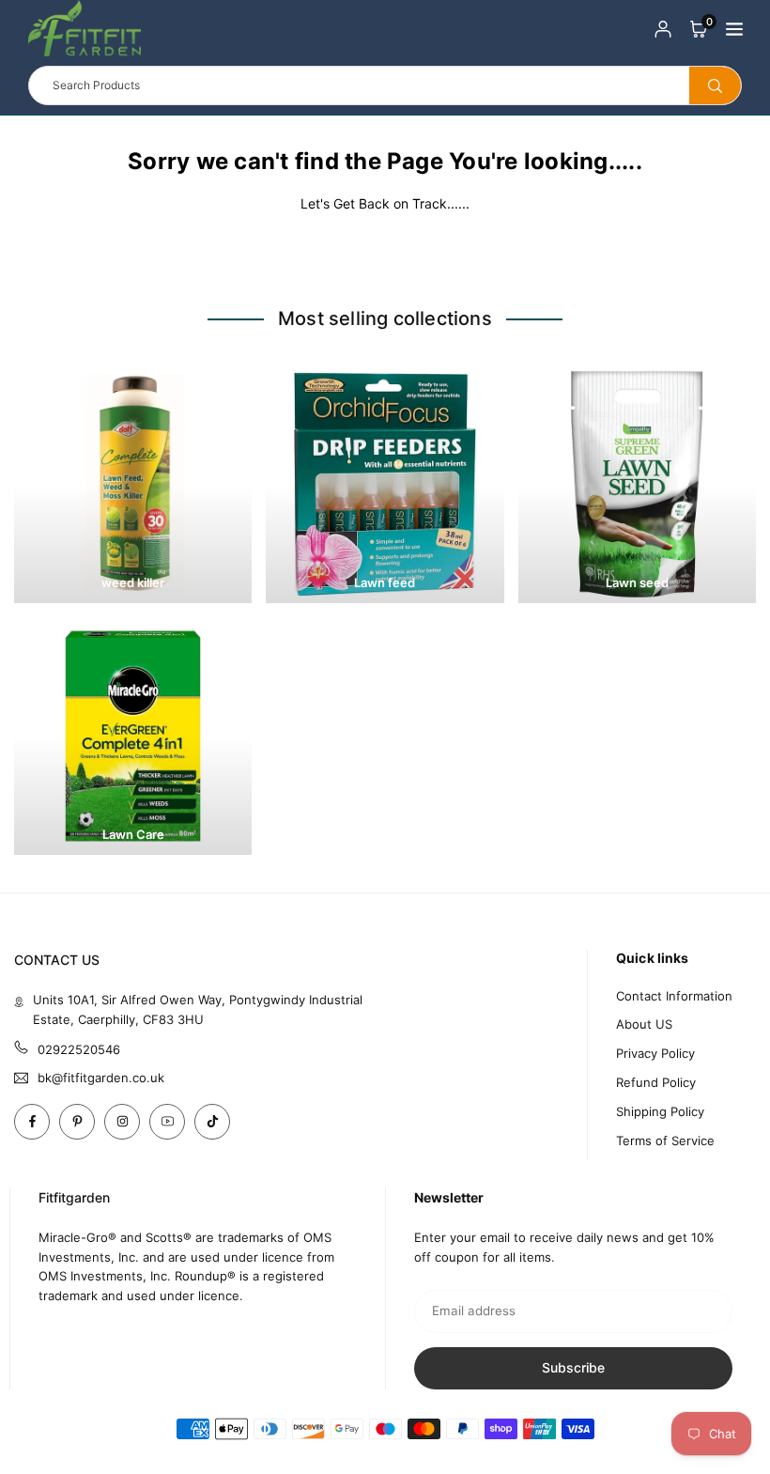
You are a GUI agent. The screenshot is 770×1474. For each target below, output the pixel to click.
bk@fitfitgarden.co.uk (101, 1078)
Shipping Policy (660, 1111)
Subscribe (573, 1367)
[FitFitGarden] (84, 26)
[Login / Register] (663, 28)
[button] (698, 28)
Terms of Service (665, 1140)
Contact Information (674, 995)
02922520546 (79, 1049)
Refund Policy (656, 1082)
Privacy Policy (655, 1053)
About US (644, 1024)
